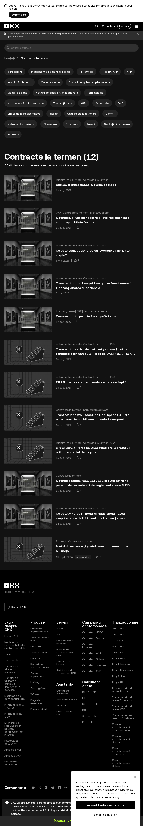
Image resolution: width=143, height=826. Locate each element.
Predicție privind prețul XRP (122, 708)
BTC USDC (118, 628)
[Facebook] (59, 787)
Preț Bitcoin (119, 658)
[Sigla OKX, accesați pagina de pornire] (12, 26)
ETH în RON (89, 698)
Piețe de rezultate (36, 702)
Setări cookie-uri (106, 814)
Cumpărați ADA (91, 653)
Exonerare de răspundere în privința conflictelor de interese (13, 728)
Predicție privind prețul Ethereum (122, 699)
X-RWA (34, 694)
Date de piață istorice (64, 642)
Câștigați (36, 658)
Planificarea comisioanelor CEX (65, 652)
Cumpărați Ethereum (88, 646)
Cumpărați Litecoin (94, 665)
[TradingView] (65, 787)
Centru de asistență (62, 692)
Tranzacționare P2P (39, 639)
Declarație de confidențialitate (14, 697)
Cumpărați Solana (93, 659)
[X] (39, 787)
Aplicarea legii (12, 749)
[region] (105, 798)
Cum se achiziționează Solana (121, 763)
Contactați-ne (13, 659)
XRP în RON (89, 715)
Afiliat (59, 628)
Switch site (19, 14)
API (58, 634)
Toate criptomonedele (40, 675)
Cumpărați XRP (91, 671)
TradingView (38, 688)
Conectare (108, 26)
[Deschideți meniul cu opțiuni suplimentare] (137, 26)
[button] (96, 26)
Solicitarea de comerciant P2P (66, 672)
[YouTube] (33, 787)
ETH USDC (118, 634)
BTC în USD (89, 692)
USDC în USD (90, 704)
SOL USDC (118, 646)
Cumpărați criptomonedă (39, 630)
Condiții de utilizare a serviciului (11, 668)
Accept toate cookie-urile (105, 805)
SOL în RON (89, 710)
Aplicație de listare (63, 663)
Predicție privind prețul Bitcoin (122, 690)
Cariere (8, 653)
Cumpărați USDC (92, 632)
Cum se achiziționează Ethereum (121, 751)
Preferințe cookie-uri (10, 763)
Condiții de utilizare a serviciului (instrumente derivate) (12, 683)
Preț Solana (119, 676)
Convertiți (36, 646)
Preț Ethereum (121, 664)
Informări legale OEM (14, 715)
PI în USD (87, 721)
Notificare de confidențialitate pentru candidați (14, 645)
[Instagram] (46, 787)
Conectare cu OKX (64, 713)
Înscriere (124, 26)
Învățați (9, 58)
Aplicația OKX (12, 755)
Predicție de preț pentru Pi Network (123, 717)
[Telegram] (52, 787)
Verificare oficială (66, 699)
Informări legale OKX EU (14, 706)
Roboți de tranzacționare (39, 666)
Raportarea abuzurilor (11, 742)
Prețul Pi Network (122, 670)
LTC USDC (118, 640)
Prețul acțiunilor (40, 709)
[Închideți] (138, 35)
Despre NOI (11, 636)
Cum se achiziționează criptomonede (121, 727)
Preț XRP (117, 682)
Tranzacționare (39, 652)
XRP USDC (118, 652)
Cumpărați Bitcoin (93, 638)
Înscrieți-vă (62, 821)
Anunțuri (61, 705)
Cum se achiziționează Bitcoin (121, 739)
